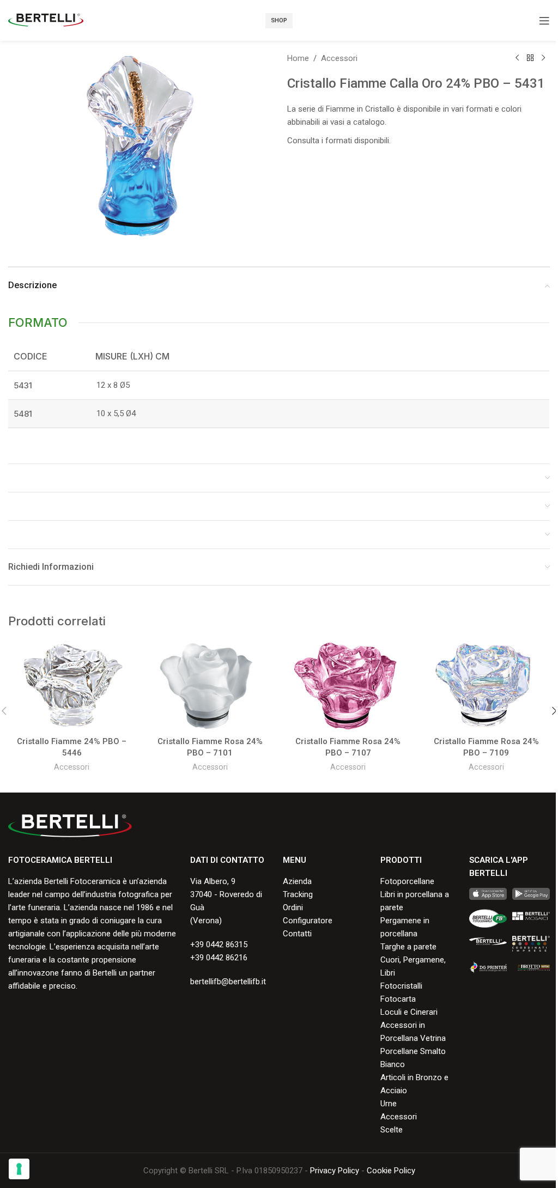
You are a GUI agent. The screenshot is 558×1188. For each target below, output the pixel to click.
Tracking (298, 894)
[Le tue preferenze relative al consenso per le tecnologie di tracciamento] (19, 1169)
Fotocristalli (401, 986)
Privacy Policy (334, 1170)
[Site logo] (45, 20)
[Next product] (543, 58)
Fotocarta (398, 999)
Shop (279, 20)
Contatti (297, 934)
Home (298, 58)
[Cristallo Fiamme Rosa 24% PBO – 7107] (348, 686)
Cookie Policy (391, 1170)
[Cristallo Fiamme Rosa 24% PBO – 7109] (486, 686)
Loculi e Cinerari (409, 1012)
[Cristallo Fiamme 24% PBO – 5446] (72, 686)
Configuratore (307, 920)
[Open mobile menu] (544, 21)
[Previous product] (517, 58)
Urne (388, 1103)
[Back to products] (530, 58)
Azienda (297, 881)
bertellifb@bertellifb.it (228, 981)
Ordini (293, 907)
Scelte (391, 1130)
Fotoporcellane (407, 881)
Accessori (339, 58)
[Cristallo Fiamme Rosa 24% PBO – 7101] (210, 686)
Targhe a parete (408, 947)
